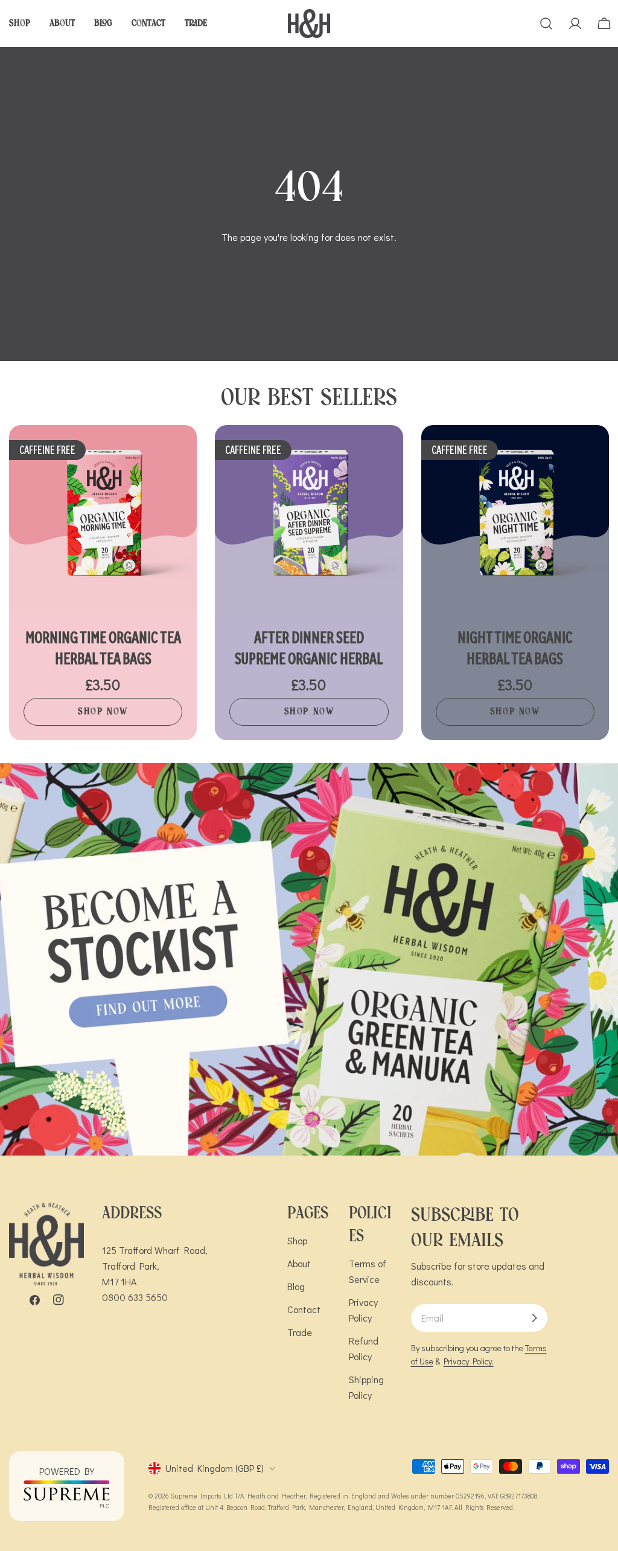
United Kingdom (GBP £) (214, 1468)
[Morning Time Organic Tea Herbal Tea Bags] (103, 519)
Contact (303, 1309)
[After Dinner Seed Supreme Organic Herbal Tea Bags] (309, 519)
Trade (299, 1332)
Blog (296, 1286)
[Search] (546, 23)
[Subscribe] (534, 1318)
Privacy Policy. (469, 1361)
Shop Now (103, 711)
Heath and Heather (276, 1495)
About (299, 1263)
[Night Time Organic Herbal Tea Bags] (515, 519)
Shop (297, 1240)
